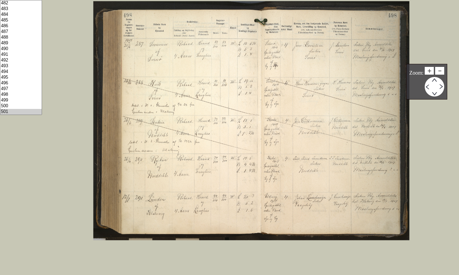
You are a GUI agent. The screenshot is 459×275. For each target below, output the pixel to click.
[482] (21, 3)
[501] (21, 112)
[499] (21, 100)
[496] (21, 83)
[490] (21, 49)
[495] (21, 77)
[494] (21, 72)
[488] (21, 37)
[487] (21, 32)
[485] (21, 20)
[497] (21, 89)
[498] (21, 94)
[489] (21, 43)
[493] (21, 66)
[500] (21, 106)
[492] (21, 60)
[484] (21, 14)
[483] (21, 9)
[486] (21, 26)
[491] (21, 54)
